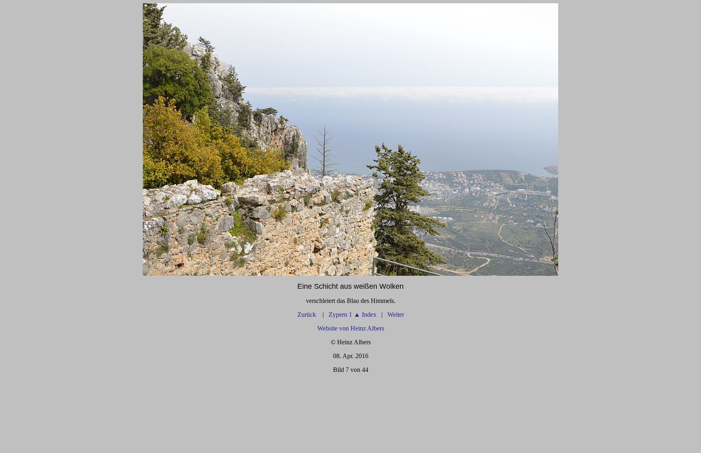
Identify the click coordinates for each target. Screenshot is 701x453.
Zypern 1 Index (352, 314)
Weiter (395, 314)
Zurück (307, 314)
